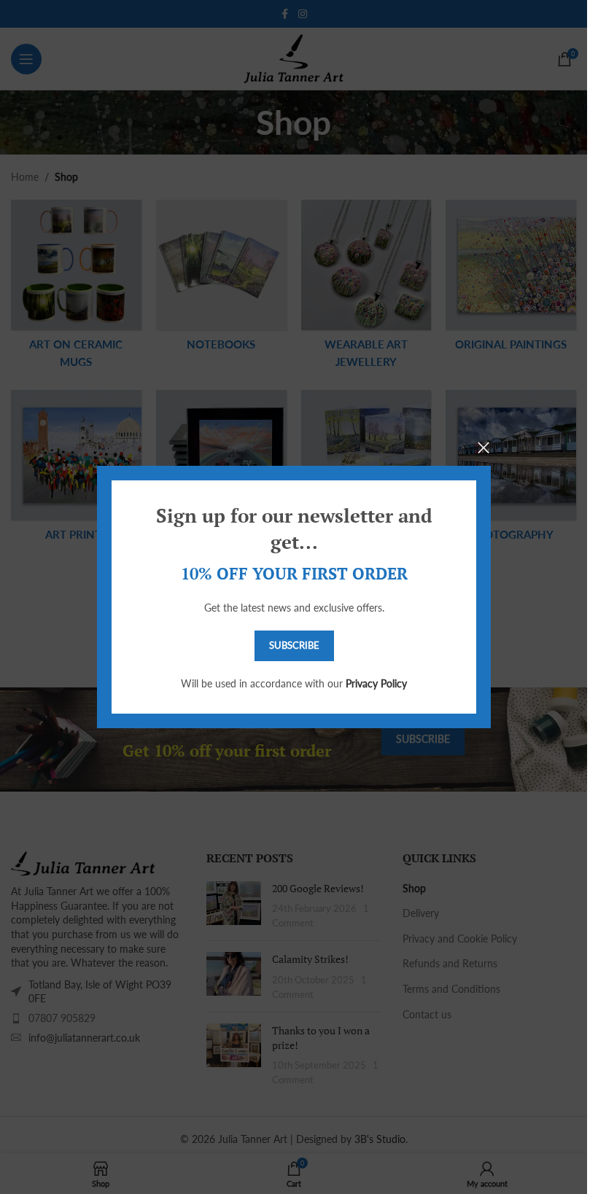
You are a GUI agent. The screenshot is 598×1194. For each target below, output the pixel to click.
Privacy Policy (376, 683)
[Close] (483, 447)
